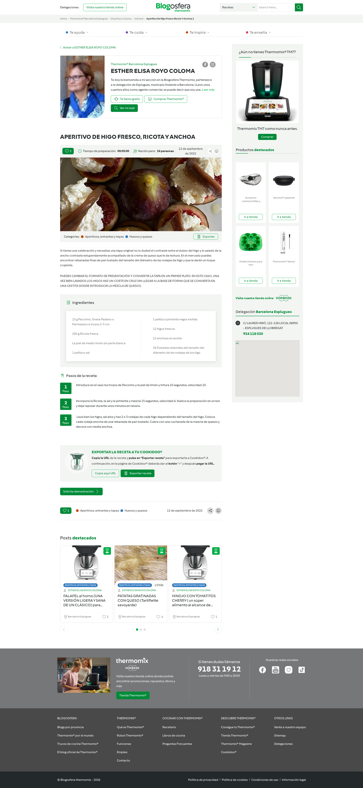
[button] (239, 7)
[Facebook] (262, 670)
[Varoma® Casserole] (284, 178)
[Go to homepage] (173, 7)
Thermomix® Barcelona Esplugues (89, 18)
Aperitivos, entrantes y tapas (80, 585)
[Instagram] (288, 670)
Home (63, 18)
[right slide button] (218, 629)
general (138, 18)
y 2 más (159, 585)
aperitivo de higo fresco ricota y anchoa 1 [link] (170, 18)
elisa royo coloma (121, 18)
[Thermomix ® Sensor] (284, 242)
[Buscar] (299, 7)
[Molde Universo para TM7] (251, 242)
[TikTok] (301, 670)
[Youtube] (275, 670)
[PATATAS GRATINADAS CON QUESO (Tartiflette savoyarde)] (141, 567)
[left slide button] (64, 629)
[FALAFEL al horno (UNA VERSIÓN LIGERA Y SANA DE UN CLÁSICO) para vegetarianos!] (86, 567)
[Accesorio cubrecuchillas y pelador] (251, 178)
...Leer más (208, 89)
